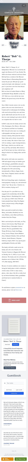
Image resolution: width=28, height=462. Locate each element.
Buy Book (15, 344)
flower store (19, 290)
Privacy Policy (10, 455)
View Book (7, 344)
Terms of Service (18, 455)
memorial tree (20, 287)
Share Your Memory (10, 367)
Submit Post (14, 393)
